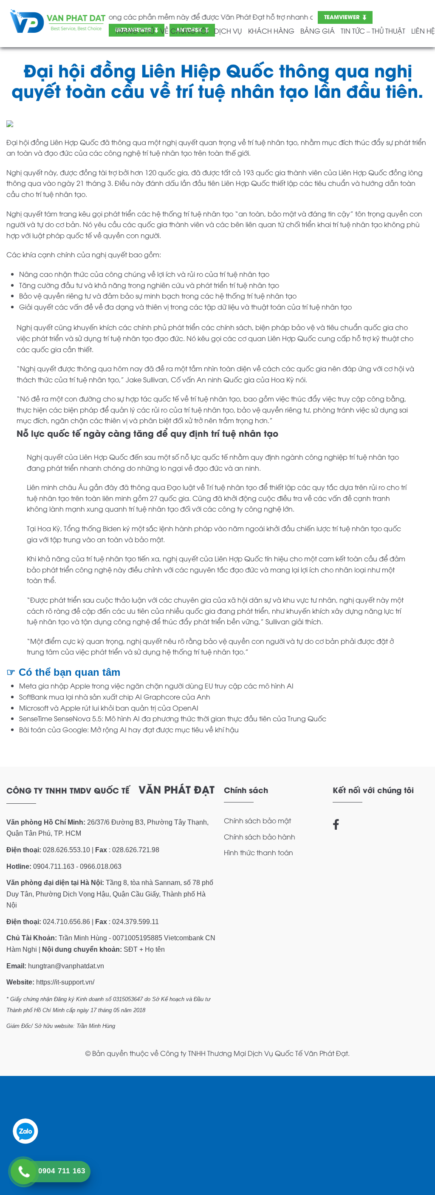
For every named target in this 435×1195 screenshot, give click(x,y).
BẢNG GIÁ (317, 30)
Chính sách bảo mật (257, 820)
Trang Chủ (134, 30)
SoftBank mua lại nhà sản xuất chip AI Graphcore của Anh (114, 696)
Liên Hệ (423, 30)
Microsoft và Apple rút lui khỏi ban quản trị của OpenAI (108, 707)
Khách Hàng (271, 30)
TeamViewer (341, 16)
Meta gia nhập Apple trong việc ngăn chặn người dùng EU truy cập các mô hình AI (156, 685)
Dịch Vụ (228, 30)
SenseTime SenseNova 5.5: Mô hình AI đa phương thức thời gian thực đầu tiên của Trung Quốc (172, 718)
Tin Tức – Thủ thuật (373, 30)
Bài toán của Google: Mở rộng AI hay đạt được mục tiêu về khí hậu (129, 729)
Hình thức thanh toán (258, 852)
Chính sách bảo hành (259, 836)
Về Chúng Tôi (184, 30)
